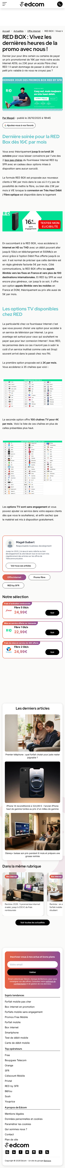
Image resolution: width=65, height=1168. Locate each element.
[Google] (7, 1152)
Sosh (7, 1096)
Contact (9, 1134)
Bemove (47, 1161)
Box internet (11, 1027)
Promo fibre (39, 577)
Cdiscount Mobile (15, 1075)
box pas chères (13, 160)
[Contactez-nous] (60, 4)
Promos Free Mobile (16, 1017)
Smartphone (12, 1032)
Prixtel (8, 1080)
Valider (32, 972)
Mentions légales (14, 1113)
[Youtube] (27, 1152)
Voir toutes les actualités (32, 922)
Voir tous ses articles (21, 565)
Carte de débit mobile (17, 1042)
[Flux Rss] (47, 1152)
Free (7, 1055)
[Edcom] (32, 4)
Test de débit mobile (16, 1037)
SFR (7, 1070)
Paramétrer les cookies (18, 1124)
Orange (9, 1065)
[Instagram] (33, 1152)
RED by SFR (13, 585)
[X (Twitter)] (40, 1152)
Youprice (10, 1101)
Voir (52, 612)
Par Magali (8, 117)
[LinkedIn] (13, 1152)
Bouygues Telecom (15, 1060)
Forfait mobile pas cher (18, 1001)
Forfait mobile (13, 1022)
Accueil (6, 31)
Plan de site (11, 1139)
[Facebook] (20, 1152)
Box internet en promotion (19, 1006)
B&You (8, 1091)
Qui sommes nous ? (16, 1129)
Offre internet (34, 31)
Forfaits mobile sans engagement (23, 1011)
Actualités (18, 31)
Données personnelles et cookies (23, 1118)
